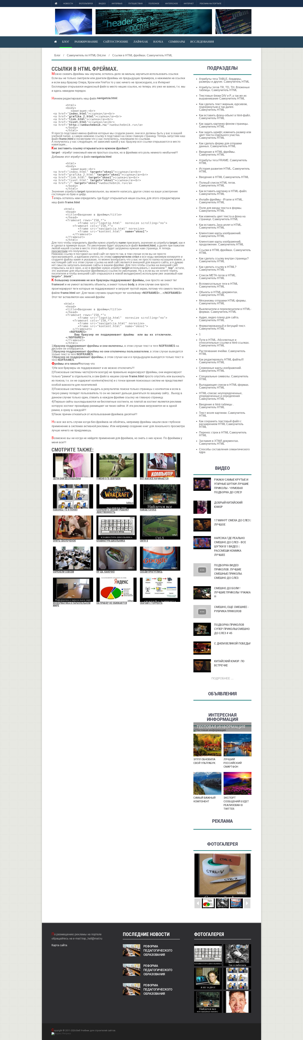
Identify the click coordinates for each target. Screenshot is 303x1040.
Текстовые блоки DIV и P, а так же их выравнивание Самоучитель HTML (223, 97)
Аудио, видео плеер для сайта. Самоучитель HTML (219, 319)
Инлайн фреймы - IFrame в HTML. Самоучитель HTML (221, 201)
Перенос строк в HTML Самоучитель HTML (223, 434)
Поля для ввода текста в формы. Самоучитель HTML (220, 209)
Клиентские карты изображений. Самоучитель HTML (220, 235)
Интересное (171, 3)
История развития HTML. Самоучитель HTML (224, 170)
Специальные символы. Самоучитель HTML (223, 378)
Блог (65, 41)
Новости (68, 3)
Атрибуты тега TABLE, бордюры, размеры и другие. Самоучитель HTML (224, 80)
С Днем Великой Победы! (232, 643)
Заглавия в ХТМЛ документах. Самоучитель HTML (219, 442)
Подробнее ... (222, 678)
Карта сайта (59, 945)
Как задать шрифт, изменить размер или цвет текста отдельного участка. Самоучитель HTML (225, 135)
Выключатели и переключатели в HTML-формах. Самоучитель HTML (225, 310)
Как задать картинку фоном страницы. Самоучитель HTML (223, 125)
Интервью (117, 3)
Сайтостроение (115, 41)
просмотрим (60, 251)
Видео (102, 3)
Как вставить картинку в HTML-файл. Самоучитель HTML (223, 192)
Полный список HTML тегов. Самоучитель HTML (217, 184)
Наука (158, 41)
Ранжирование (86, 41)
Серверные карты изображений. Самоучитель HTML (220, 369)
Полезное (154, 3)
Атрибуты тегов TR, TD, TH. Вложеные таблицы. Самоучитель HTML (224, 89)
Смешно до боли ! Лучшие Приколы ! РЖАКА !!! (232, 592)
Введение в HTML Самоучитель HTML (224, 177)
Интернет (189, 3)
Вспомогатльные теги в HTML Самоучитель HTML (218, 285)
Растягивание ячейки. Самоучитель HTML (222, 352)
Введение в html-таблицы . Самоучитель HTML (216, 406)
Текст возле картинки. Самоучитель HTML (222, 414)
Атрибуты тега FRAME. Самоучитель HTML (223, 162)
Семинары (177, 41)
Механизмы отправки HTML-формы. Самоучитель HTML (222, 302)
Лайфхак (140, 41)
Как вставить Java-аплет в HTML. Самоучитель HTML (220, 226)
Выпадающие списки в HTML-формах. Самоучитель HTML (224, 386)
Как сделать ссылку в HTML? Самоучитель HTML (217, 268)
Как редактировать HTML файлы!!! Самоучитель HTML (221, 361)
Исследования (202, 41)
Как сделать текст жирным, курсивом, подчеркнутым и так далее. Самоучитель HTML (223, 107)
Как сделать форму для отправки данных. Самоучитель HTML (220, 145)
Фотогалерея (86, 3)
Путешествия (135, 3)
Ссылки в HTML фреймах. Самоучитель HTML (225, 251)
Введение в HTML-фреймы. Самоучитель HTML (217, 153)
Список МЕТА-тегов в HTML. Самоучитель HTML (217, 277)
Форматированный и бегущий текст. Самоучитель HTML (222, 327)
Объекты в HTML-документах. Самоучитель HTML (218, 293)
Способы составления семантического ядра (224, 451)
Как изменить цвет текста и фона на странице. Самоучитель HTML (222, 218)
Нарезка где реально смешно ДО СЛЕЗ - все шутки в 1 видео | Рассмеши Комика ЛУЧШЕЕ (230, 546)
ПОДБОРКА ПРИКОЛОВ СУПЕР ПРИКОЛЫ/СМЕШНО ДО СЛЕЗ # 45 (232, 629)
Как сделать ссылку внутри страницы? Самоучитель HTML (224, 260)
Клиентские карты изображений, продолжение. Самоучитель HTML (221, 243)
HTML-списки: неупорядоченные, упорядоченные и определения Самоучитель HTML (220, 396)
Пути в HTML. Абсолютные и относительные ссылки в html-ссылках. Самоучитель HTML (224, 342)
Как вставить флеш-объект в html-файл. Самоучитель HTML (225, 117)
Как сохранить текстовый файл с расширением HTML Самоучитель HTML (221, 424)
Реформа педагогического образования (157, 951)
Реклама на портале (210, 3)
